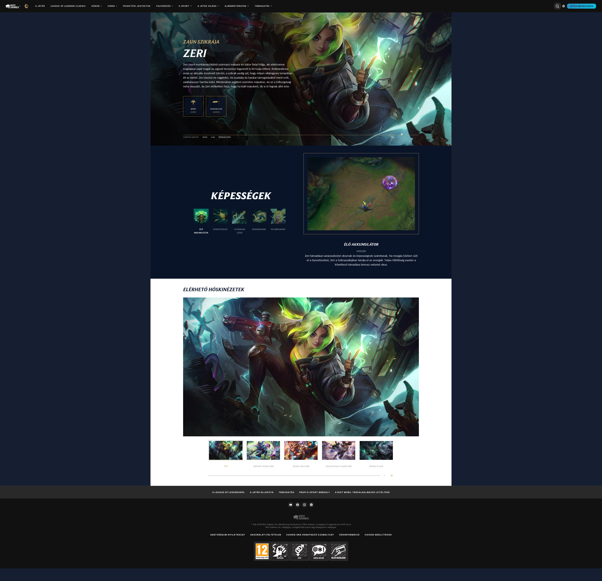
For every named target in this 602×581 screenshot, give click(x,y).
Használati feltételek (265, 534)
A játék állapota (262, 492)
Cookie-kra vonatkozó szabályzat (310, 534)
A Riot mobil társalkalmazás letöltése (362, 492)
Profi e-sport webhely (314, 492)
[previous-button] (385, 475)
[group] (239, 221)
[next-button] (391, 475)
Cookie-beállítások (378, 534)
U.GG (213, 137)
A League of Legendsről (228, 492)
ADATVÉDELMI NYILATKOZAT (227, 534)
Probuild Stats (225, 137)
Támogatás (286, 492)
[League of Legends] (27, 6)
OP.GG (205, 137)
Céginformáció (349, 534)
